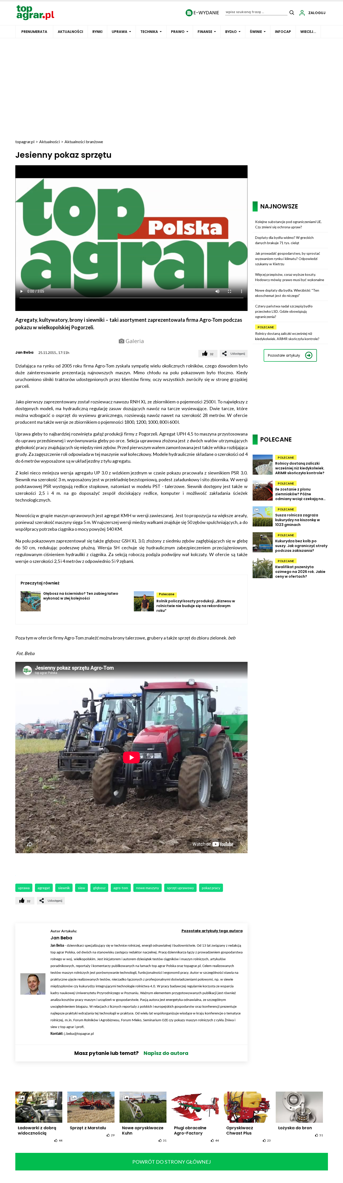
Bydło (231, 31)
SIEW (81, 888)
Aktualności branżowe (84, 141)
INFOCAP (283, 31)
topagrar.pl (24, 141)
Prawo (178, 31)
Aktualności (70, 31)
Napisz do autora (166, 1053)
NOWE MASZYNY (147, 888)
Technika (149, 31)
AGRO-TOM (120, 888)
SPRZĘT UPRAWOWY (180, 888)
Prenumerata (34, 31)
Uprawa (119, 31)
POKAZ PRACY (211, 888)
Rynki (97, 31)
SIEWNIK (64, 888)
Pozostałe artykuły (284, 355)
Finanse (205, 31)
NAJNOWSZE (279, 206)
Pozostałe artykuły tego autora (212, 930)
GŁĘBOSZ (99, 888)
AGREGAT (44, 888)
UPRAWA (24, 888)
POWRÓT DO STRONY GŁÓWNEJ (171, 1162)
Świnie (256, 31)
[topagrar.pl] (35, 12)
